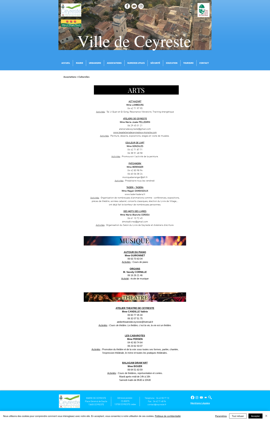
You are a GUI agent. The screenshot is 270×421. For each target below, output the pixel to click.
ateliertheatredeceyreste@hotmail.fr (135, 322)
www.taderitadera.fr (135, 194)
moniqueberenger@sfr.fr (135, 177)
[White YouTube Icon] (201, 397)
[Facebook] (192, 397)
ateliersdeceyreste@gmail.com (135, 129)
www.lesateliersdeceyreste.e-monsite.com (135, 132)
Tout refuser (238, 416)
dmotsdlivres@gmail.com (135, 221)
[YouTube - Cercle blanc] (134, 6)
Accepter (255, 416)
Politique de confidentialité (168, 416)
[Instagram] (197, 397)
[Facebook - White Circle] (127, 6)
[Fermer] (266, 415)
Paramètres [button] (221, 416)
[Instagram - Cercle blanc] (141, 6)
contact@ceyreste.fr (157, 404)
